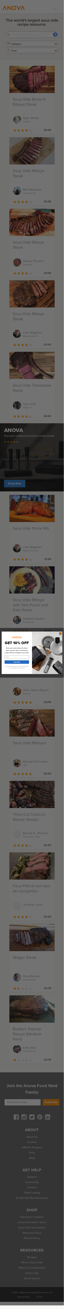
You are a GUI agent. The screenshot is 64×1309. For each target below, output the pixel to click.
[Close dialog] (60, 633)
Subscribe (16, 662)
